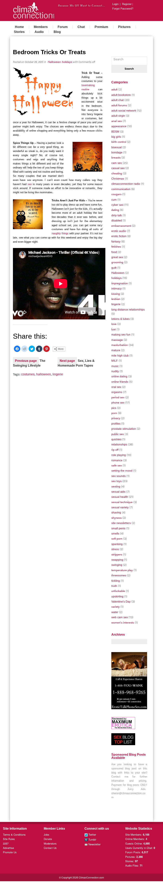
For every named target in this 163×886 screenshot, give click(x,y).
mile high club (120, 355)
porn (114, 413)
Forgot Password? (122, 9)
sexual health (119, 496)
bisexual (116, 147)
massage (117, 339)
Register (127, 4)
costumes (28, 374)
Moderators (50, 843)
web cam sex (119, 617)
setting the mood (121, 470)
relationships (119, 444)
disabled (116, 220)
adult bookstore (121, 94)
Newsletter (94, 844)
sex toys (116, 481)
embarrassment (121, 225)
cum (114, 199)
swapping (117, 559)
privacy (115, 418)
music (115, 366)
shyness (116, 517)
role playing (118, 454)
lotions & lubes (120, 318)
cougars (116, 194)
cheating (116, 173)
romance (116, 460)
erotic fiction (118, 236)
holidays (67, 61)
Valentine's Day (121, 601)
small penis (118, 528)
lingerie (57, 374)
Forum (63, 26)
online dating (119, 376)
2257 (6, 843)
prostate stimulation (123, 428)
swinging (116, 564)
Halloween (54, 61)
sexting (115, 486)
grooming (117, 262)
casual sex (118, 168)
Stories (19, 31)
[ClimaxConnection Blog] (34, 10)
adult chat (117, 100)
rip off (114, 449)
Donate (48, 839)
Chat (81, 26)
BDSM (115, 131)
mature (115, 350)
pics (113, 407)
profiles (115, 423)
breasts (116, 157)
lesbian (115, 299)
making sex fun (120, 334)
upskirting (117, 596)
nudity (115, 371)
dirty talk (116, 215)
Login (115, 4)
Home (19, 26)
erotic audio (118, 231)
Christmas (117, 178)
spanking (117, 544)
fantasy (115, 241)
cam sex (116, 162)
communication (120, 189)
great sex (117, 257)
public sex (117, 434)
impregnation (119, 283)
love (113, 324)
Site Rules (9, 839)
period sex (117, 397)
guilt (113, 267)
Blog (57, 31)
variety (115, 606)
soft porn (116, 538)
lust (113, 329)
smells (115, 533)
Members (41, 26)
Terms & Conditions (14, 834)
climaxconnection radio (125, 183)
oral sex (116, 386)
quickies (116, 439)
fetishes (116, 246)
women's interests (122, 622)
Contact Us (50, 848)
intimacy (116, 288)
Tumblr (92, 839)
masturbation (119, 345)
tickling (115, 580)
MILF (114, 360)
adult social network (123, 110)
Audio (39, 31)
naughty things (60, 233)
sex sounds (118, 476)
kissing (115, 293)
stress (115, 549)
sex (30, 184)
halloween (43, 374)
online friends (119, 381)
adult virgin (118, 115)
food (114, 252)
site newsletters (121, 523)
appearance (118, 126)
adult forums (119, 105)
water (114, 612)
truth (114, 585)
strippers (116, 554)
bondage (116, 152)
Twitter (92, 834)
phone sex (117, 402)
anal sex (116, 121)
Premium (101, 26)
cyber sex (117, 204)
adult (114, 89)
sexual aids (118, 491)
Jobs (46, 834)
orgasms (116, 392)
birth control (118, 141)
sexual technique (122, 502)
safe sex (116, 465)
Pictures (124, 26)
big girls (116, 136)
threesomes (118, 575)
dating (115, 209)
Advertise (8, 848)
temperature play (122, 570)
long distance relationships (128, 309)
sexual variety (120, 507)
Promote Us (10, 852)
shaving (116, 512)
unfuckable (118, 591)
